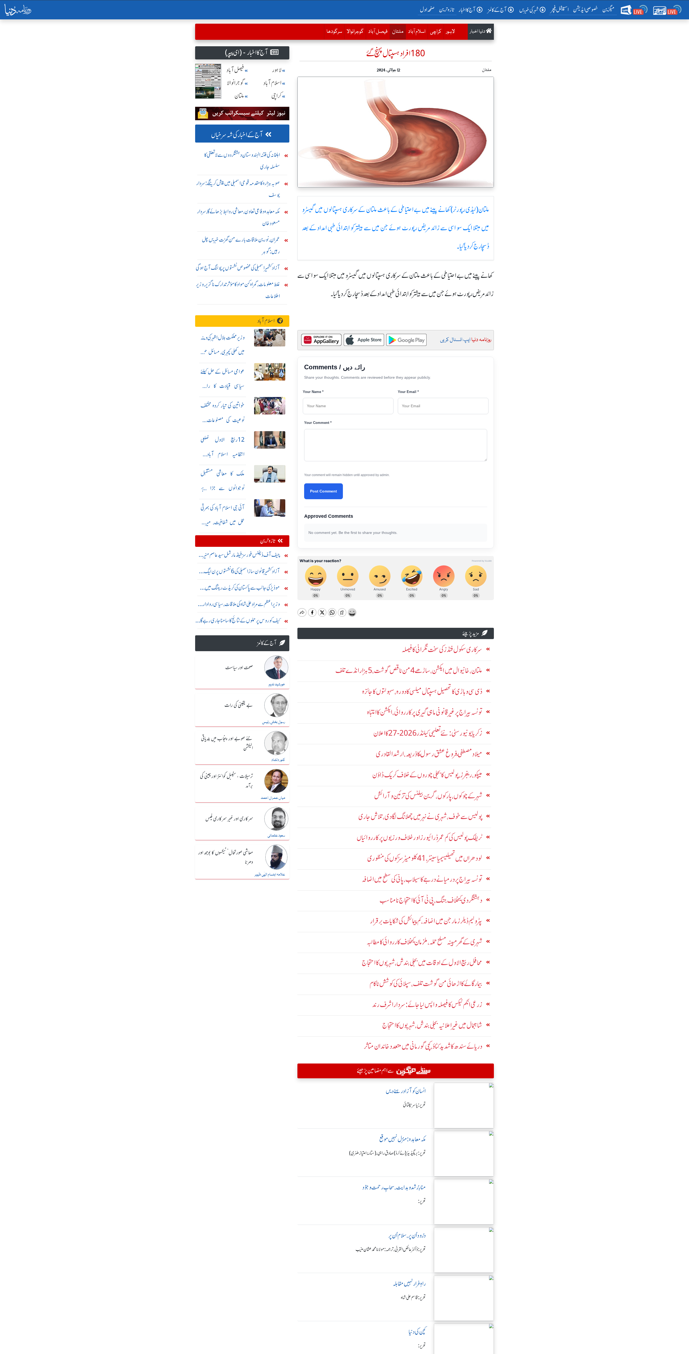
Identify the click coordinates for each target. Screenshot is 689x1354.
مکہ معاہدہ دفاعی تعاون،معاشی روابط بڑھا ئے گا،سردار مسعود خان (238, 217)
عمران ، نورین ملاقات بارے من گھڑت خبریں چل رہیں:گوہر (241, 245)
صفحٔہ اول (428, 9)
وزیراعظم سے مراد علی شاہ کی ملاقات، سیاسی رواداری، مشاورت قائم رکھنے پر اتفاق (239, 605)
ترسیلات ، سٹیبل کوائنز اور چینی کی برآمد (226, 781)
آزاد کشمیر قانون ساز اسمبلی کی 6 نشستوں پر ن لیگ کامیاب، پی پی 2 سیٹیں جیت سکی (242, 572)
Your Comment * (318, 423)
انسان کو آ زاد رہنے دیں (406, 1091)
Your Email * (408, 392)
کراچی (435, 32)
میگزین (608, 9)
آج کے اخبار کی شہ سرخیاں (237, 135)
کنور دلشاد (278, 760)
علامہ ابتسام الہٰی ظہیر (270, 875)
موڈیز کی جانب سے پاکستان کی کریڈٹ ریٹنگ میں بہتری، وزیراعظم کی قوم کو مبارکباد (242, 589)
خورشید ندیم (277, 684)
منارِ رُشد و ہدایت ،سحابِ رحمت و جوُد (394, 1187)
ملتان (396, 31)
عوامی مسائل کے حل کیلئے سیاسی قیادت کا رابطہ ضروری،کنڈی (223, 386)
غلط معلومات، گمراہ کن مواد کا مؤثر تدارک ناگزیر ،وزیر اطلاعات (238, 290)
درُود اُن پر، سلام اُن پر (407, 1235)
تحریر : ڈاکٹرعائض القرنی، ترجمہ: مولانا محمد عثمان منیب (391, 1249)
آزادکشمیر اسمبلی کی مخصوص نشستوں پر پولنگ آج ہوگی (238, 267)
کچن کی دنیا (417, 1331)
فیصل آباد (378, 32)
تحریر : (422, 1201)
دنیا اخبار (478, 31)
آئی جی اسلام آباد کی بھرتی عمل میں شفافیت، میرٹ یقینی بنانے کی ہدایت (223, 522)
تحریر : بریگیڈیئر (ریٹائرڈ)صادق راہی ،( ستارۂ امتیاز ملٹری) (387, 1153)
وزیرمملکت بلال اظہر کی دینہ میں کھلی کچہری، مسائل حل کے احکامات (223, 352)
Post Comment (323, 491)
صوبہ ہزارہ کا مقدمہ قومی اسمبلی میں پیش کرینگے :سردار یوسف (238, 189)
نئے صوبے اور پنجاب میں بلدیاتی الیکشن (227, 743)
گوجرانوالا (355, 32)
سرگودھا (334, 32)
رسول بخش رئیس (273, 722)
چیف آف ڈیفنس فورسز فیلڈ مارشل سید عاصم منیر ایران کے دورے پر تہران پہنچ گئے (241, 556)
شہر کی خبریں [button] (529, 9)
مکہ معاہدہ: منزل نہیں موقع (402, 1139)
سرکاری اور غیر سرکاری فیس (229, 819)
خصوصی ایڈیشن (585, 9)
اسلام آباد (417, 32)
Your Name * (313, 392)
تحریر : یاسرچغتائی (414, 1105)
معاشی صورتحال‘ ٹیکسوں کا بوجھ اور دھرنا (225, 857)
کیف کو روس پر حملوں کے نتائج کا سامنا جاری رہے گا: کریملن (239, 621)
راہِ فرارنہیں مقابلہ (409, 1283)
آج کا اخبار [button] (467, 9)
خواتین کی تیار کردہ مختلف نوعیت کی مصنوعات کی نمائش (223, 420)
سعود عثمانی (276, 836)
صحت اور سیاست (239, 668)
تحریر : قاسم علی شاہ (413, 1297)
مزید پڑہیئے (470, 633)
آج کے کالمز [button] (497, 9)
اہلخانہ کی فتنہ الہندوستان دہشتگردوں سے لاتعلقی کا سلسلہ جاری (242, 160)
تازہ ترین (446, 9)
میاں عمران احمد (273, 798)
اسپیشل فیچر (560, 9)
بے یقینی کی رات (238, 705)
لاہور (450, 32)
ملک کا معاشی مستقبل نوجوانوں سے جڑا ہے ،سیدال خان (223, 488)
